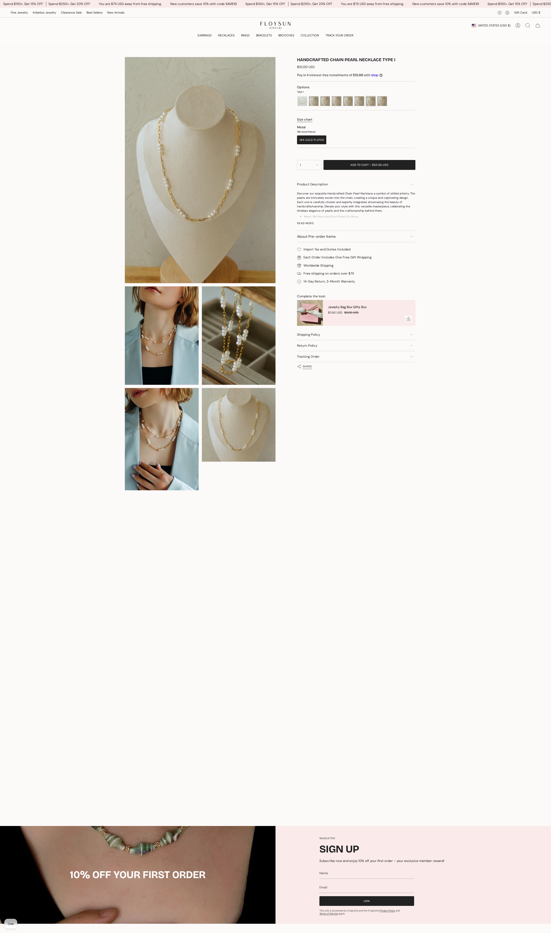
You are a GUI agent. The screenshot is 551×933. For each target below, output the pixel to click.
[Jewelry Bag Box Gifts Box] (310, 313)
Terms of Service (328, 913)
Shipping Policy (308, 334)
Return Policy (307, 345)
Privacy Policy (387, 910)
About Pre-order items (316, 236)
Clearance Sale (71, 12)
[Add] (408, 318)
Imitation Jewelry (44, 12)
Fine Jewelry (19, 12)
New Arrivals (115, 12)
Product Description (312, 184)
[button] (204, 35)
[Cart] (538, 25)
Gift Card (520, 12)
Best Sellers (94, 12)
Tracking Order (308, 356)
